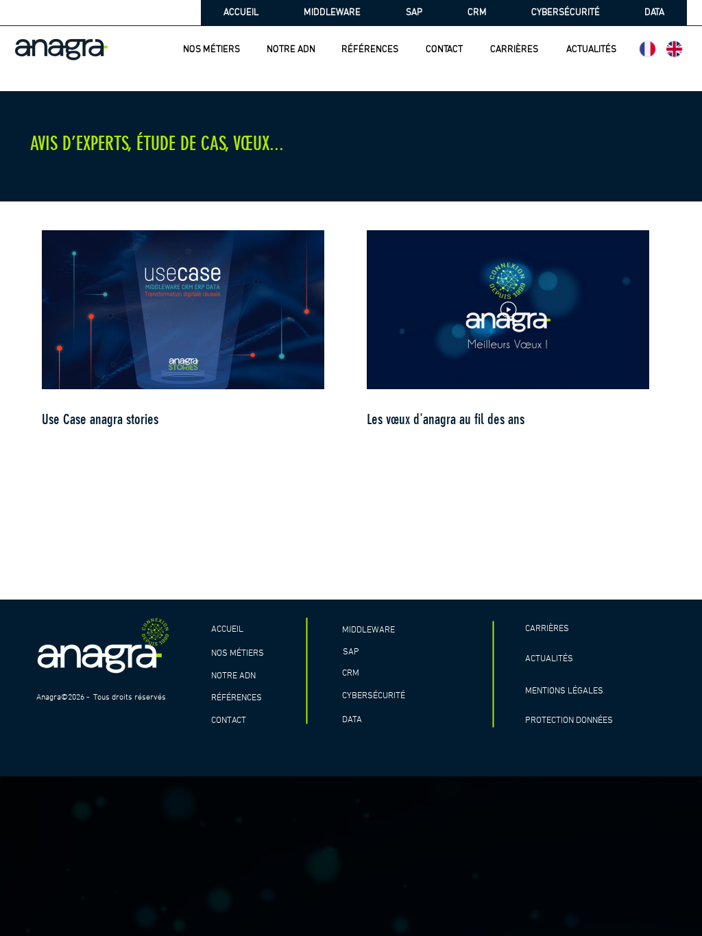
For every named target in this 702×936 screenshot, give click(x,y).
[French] (648, 49)
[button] (242, 654)
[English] (674, 49)
